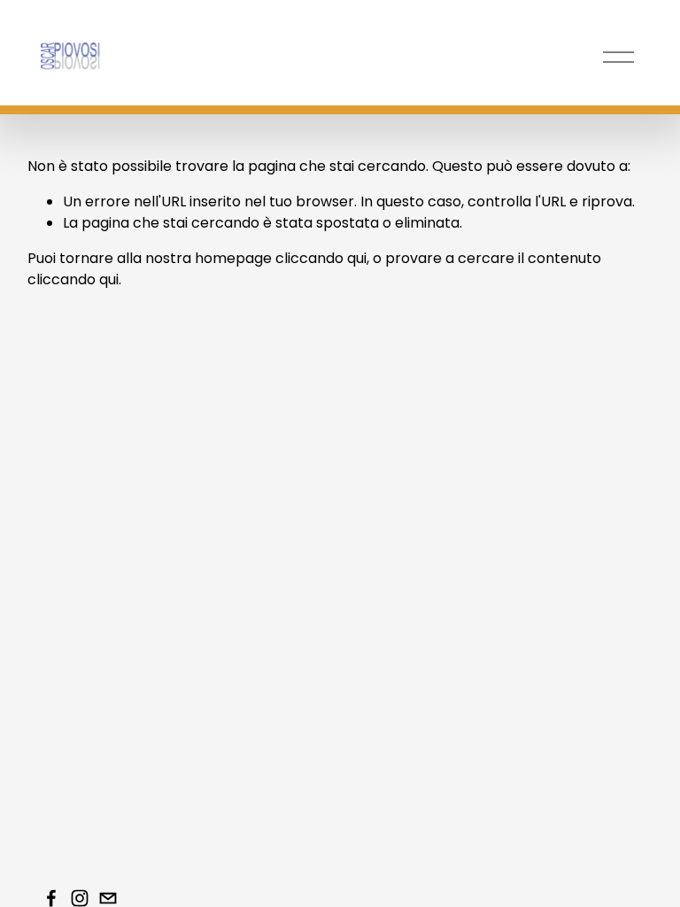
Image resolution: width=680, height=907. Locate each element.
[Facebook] (51, 898)
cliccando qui (321, 258)
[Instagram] (80, 898)
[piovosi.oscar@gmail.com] (108, 898)
